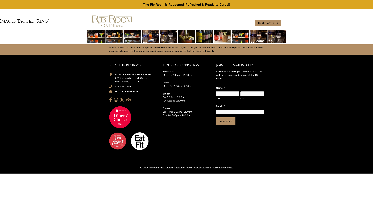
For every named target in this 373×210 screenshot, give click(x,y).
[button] (280, 13)
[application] (197, 23)
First (218, 98)
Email (220, 106)
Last (242, 98)
